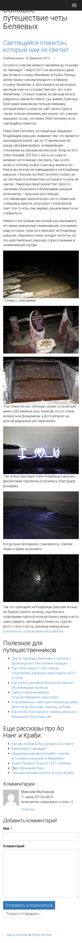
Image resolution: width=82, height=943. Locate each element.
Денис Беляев (42, 935)
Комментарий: (14, 846)
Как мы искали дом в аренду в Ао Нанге (42, 744)
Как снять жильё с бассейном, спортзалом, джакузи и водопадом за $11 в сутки (44, 673)
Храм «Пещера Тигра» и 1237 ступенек (41, 763)
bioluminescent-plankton (45, 631)
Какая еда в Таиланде (28, 749)
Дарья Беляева (17, 935)
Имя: (6, 829)
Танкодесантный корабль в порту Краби (43, 773)
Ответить (28, 809)
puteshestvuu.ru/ (15, 631)
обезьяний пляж (31, 768)
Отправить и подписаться (29, 905)
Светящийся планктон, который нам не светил (35, 46)
